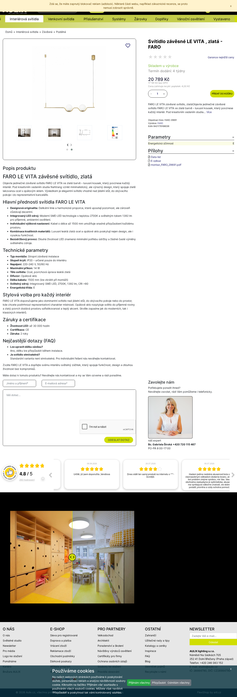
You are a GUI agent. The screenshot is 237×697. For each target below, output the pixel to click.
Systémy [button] (119, 19)
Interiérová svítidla (27, 31)
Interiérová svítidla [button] (24, 19)
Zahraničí (150, 635)
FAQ (147, 656)
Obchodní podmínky (62, 656)
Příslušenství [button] (93, 19)
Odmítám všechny (179, 682)
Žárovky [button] (140, 19)
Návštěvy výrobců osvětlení (114, 650)
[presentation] (68, 145)
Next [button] (233, 474)
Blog (147, 661)
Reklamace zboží (60, 650)
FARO (160, 123)
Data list (156, 156)
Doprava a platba (60, 640)
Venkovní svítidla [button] (61, 19)
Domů (8, 31)
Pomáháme (9, 661)
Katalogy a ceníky (156, 645)
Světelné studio (12, 640)
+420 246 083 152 (211, 662)
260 (27, 479)
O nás (6, 635)
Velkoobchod (105, 635)
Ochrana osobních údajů (112, 661)
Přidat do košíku (222, 93)
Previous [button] (50, 474)
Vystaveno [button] (221, 19)
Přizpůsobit (159, 682)
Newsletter (9, 645)
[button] (67, 149)
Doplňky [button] (161, 19)
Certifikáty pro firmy (110, 656)
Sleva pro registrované (64, 635)
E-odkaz (156, 160)
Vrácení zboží (58, 645)
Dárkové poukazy (61, 661)
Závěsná (47, 31)
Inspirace (150, 650)
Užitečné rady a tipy (157, 640)
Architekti (103, 640)
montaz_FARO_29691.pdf (166, 164)
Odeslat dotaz (118, 439)
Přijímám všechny (139, 682)
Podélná (61, 31)
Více (209, 112)
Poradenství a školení (110, 645)
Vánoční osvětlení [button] (191, 19)
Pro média (9, 650)
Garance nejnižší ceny (221, 57)
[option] (83, 474)
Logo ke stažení (12, 656)
